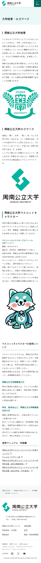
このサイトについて (8, 546)
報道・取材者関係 (31, 535)
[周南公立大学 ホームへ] (12, 3)
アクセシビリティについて (24, 546)
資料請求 (5, 544)
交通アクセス (13, 544)
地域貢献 (27, 526)
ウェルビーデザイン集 (11, 457)
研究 (26, 530)
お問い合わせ (23, 544)
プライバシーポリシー (19, 549)
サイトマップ (6, 549)
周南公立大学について (11, 526)
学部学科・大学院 (9, 530)
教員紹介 (5, 535)
